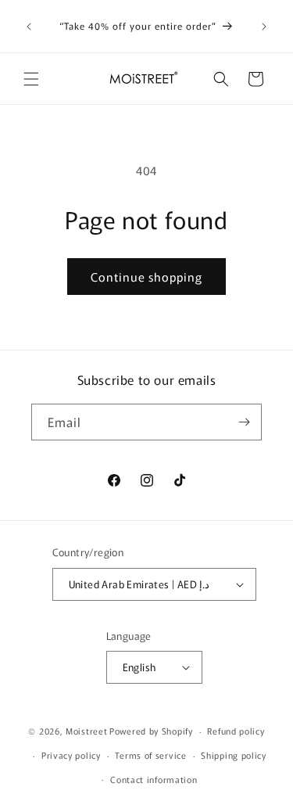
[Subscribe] (244, 422)
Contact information (153, 779)
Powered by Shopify (151, 730)
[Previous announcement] (29, 26)
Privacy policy (71, 755)
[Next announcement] (264, 26)
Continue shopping (146, 276)
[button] (31, 79)
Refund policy (235, 730)
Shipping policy (233, 755)
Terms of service (150, 755)
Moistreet (86, 730)
